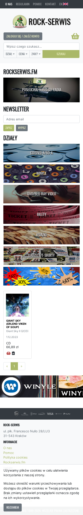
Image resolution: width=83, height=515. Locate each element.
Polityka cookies (15, 457)
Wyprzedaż (41, 276)
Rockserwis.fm (14, 462)
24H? (34, 54)
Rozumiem (12, 507)
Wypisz (22, 128)
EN (61, 4)
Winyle (41, 173)
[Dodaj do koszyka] (8, 353)
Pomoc (37, 4)
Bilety (41, 214)
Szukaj (61, 54)
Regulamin (22, 4)
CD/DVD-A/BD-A (41, 152)
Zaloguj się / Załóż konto (22, 36)
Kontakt (50, 4)
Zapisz (8, 128)
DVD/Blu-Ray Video (41, 193)
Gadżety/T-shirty (41, 255)
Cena (22, 54)
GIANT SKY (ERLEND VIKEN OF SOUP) (16, 324)
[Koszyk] (75, 36)
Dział (9, 54)
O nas (8, 4)
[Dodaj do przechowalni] (13, 353)
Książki (41, 234)
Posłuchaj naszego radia (41, 89)
